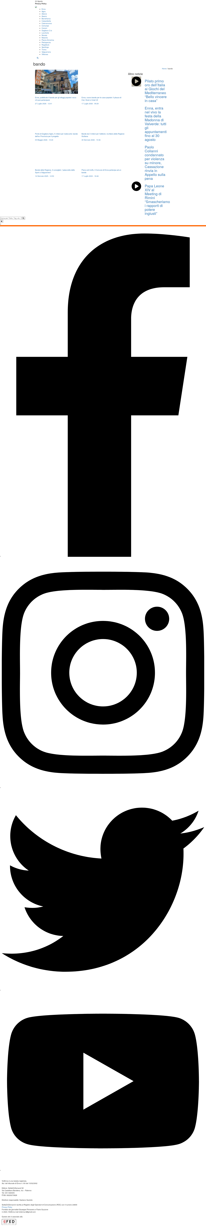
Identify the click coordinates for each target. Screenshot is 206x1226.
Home (164, 68)
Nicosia (44, 35)
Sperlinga (45, 47)
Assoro (44, 16)
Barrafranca (46, 18)
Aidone (44, 14)
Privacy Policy (40, 3)
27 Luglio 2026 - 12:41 (43, 103)
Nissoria (45, 37)
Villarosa (45, 54)
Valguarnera (46, 52)
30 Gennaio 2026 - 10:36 (91, 140)
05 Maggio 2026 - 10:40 (44, 140)
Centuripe (45, 26)
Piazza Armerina (48, 40)
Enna (44, 9)
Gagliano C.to (47, 30)
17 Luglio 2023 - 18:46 (90, 176)
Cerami (44, 28)
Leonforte (45, 33)
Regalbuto (45, 45)
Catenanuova (47, 23)
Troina (44, 49)
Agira (44, 11)
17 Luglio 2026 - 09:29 (90, 103)
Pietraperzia (46, 42)
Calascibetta (46, 21)
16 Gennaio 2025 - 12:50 (44, 176)
